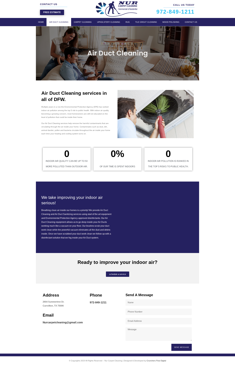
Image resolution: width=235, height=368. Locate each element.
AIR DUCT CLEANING (58, 22)
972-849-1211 (98, 302)
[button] (52, 12)
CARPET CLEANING (83, 22)
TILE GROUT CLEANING (146, 22)
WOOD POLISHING (170, 22)
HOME (41, 22)
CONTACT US (191, 22)
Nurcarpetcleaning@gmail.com (63, 322)
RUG (128, 22)
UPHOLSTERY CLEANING (108, 22)
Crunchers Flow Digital (156, 361)
